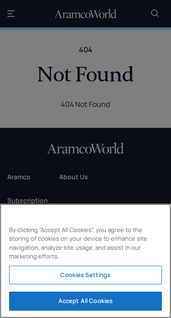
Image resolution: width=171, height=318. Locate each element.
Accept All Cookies (85, 301)
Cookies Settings (85, 275)
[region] (85, 261)
